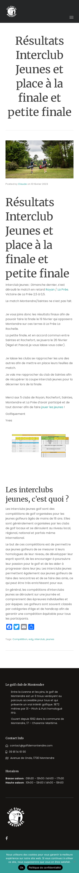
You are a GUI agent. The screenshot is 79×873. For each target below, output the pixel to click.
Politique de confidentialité (45, 867)
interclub (40, 639)
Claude (22, 184)
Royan (50, 289)
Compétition (19, 639)
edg (30, 639)
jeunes (50, 639)
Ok (21, 867)
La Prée (63, 289)
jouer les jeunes (52, 407)
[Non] (74, 861)
